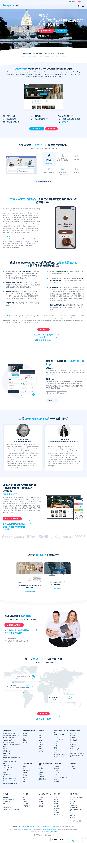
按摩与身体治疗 (74, 733)
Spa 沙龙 (25, 738)
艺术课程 (56, 766)
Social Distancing (75, 751)
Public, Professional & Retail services (61, 732)
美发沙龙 (25, 735)
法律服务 (56, 750)
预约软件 (5, 755)
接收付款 (5, 746)
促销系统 (5, 749)
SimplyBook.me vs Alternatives (11, 809)
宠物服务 (25, 773)
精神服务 (25, 775)
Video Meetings (7, 774)
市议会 (56, 741)
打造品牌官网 (6, 751)
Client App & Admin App (9, 781)
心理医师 (72, 746)
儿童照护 (40, 751)
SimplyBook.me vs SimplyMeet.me (8, 806)
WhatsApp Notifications (9, 778)
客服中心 (56, 743)
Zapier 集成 (6, 765)
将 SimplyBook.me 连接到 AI (10, 783)
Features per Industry (9, 733)
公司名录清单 (26, 806)
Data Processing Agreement (74, 804)
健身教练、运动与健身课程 (45, 764)
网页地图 (40, 806)
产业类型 (25, 801)
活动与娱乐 (57, 763)
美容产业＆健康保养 (29, 730)
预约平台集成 (6, 801)
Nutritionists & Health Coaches (76, 756)
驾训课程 (73, 763)
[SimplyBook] (10, 6)
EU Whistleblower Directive (50, 831)
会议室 (56, 779)
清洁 (24, 781)
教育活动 (40, 749)
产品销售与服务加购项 (8, 738)
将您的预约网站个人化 (8, 742)
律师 (55, 752)
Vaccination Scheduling (77, 753)
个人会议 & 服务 (27, 763)
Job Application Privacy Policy (76, 810)
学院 (39, 735)
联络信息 (56, 804)
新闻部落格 (57, 808)
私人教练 (40, 768)
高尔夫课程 (41, 777)
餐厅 (55, 775)
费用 (24, 797)
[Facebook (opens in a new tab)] (71, 821)
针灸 (71, 742)
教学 (39, 746)
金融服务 (56, 746)
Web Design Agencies (60, 754)
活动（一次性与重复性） (60, 777)
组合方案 (5, 763)
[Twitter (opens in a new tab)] (74, 821)
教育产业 (41, 730)
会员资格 (5, 772)
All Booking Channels (42, 181)
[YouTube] (80, 821)
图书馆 (40, 740)
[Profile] (78, 5)
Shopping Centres (59, 737)
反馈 (55, 797)
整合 (4, 776)
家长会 (40, 742)
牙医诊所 (72, 735)
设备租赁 (56, 773)
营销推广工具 (6, 753)
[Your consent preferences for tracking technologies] (84, 840)
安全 (71, 813)
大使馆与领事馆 (58, 739)
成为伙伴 (56, 812)
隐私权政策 (73, 801)
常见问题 (40, 801)
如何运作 (40, 799)
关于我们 (56, 799)
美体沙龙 (25, 740)
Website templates (8, 804)
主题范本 (62, 163)
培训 (24, 768)
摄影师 (56, 770)
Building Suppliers (59, 757)
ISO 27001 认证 (74, 815)
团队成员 (56, 801)
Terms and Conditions (76, 797)
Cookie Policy (74, 807)
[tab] (48, 159)
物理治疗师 (73, 744)
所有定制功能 (6, 797)
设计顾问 (25, 777)
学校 (39, 738)
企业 (24, 799)
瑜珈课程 (40, 774)
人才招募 (56, 806)
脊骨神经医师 (73, 740)
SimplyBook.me (7, 237)
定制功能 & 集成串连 (8, 799)
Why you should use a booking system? (11, 758)
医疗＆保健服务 (75, 730)
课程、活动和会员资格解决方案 (11, 735)
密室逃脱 (56, 768)
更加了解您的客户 (7, 740)
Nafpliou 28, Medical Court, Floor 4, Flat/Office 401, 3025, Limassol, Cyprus (41, 826)
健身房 (40, 770)
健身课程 (40, 772)
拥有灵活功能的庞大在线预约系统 (11, 744)
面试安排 (56, 748)
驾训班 (72, 766)
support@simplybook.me (21, 829)
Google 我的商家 (7, 768)
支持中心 (40, 797)
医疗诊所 (72, 738)
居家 (24, 779)
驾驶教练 (72, 768)
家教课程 (40, 744)
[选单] (83, 6)
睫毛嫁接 (25, 733)
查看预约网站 (29, 591)
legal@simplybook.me (49, 829)
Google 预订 (6, 770)
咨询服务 (25, 766)
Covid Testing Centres (76, 749)
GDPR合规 (73, 799)
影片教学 (65, 122)
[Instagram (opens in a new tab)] (83, 821)
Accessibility (73, 817)
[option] (21, 165)
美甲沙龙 (25, 742)
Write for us (57, 810)
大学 (39, 733)
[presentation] (36, 697)
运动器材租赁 (42, 779)
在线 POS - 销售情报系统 (9, 761)
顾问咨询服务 (26, 770)
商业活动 (56, 781)
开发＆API (25, 804)
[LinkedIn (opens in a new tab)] (77, 821)
